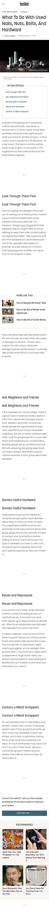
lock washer (16, 648)
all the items (8, 533)
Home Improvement (10, 12)
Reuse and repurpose (15, 107)
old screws (13, 250)
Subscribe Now (23, 813)
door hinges (27, 225)
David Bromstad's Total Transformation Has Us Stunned (12, 891)
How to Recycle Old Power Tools (31, 303)
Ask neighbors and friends (17, 97)
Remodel (24, 12)
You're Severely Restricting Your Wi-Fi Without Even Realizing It (35, 856)
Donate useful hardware (16, 102)
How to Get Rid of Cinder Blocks (31, 320)
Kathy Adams (10, 36)
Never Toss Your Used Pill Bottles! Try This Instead (12, 855)
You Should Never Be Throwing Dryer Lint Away (35, 891)
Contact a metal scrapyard (17, 112)
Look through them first (16, 92)
